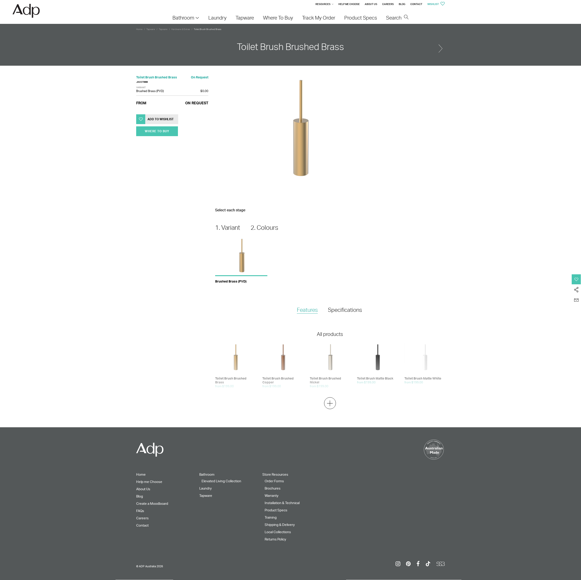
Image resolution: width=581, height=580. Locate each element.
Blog (402, 4)
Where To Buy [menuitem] (278, 18)
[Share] (576, 290)
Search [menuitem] (394, 18)
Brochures (273, 488)
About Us (371, 4)
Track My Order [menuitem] (318, 18)
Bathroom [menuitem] (183, 18)
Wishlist (433, 4)
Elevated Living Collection (221, 481)
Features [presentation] (307, 309)
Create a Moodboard (152, 503)
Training (271, 517)
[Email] (576, 300)
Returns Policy (275, 539)
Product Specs (276, 510)
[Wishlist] (576, 279)
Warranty (271, 495)
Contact (416, 4)
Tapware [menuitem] (245, 18)
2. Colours (264, 227)
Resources (322, 4)
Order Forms (274, 481)
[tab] (307, 310)
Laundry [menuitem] (217, 18)
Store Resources (275, 474)
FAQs (140, 511)
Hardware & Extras (180, 29)
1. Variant (227, 227)
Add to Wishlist (161, 119)
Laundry (205, 488)
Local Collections (278, 532)
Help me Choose (349, 4)
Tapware (150, 29)
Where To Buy (157, 131)
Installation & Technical (282, 503)
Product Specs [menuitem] (360, 18)
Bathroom (206, 474)
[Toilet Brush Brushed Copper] (440, 46)
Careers (388, 4)
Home (139, 29)
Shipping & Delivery (280, 524)
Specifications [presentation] (345, 309)
